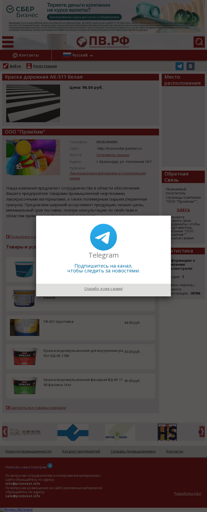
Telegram (103, 255)
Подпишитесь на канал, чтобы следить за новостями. (103, 268)
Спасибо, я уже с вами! (103, 288)
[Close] (171, 215)
